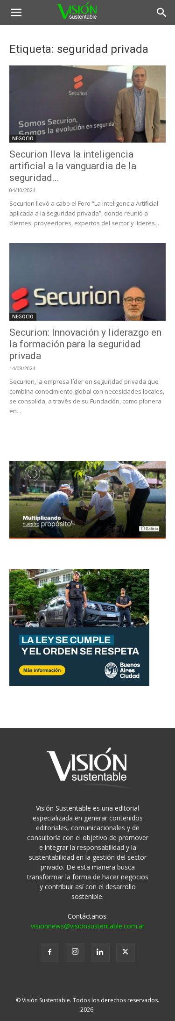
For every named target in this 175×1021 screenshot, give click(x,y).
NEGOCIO (23, 138)
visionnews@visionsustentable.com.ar (88, 925)
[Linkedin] (100, 952)
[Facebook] (50, 952)
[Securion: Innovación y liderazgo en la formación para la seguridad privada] (87, 281)
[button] (16, 12)
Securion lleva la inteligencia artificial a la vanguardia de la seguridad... (72, 166)
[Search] (162, 12)
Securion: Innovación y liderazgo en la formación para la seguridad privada (85, 344)
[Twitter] (125, 952)
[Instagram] (75, 952)
